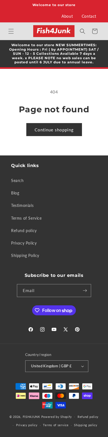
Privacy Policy (24, 243)
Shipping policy (85, 425)
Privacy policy (27, 425)
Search (17, 180)
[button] (11, 31)
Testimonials (22, 205)
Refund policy (24, 230)
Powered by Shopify (56, 416)
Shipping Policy (25, 255)
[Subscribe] (85, 290)
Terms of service (55, 425)
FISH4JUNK (31, 416)
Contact (89, 16)
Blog (15, 193)
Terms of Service (26, 218)
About (67, 16)
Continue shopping (54, 129)
